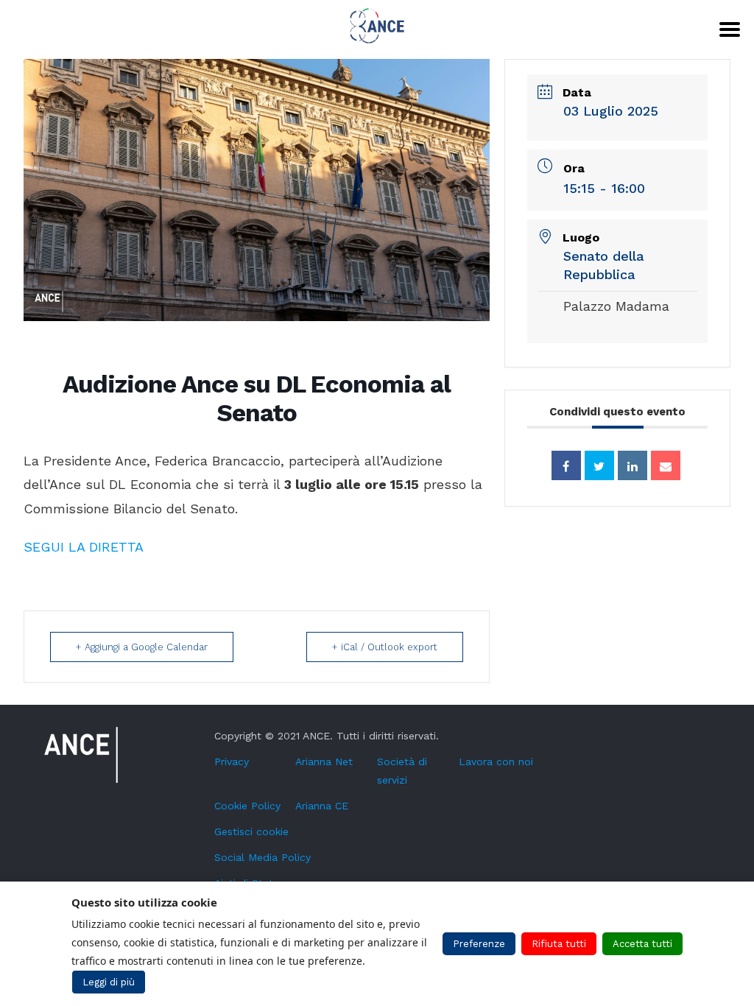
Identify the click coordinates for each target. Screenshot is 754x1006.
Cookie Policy (247, 806)
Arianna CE (321, 806)
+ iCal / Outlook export (384, 647)
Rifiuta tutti (559, 943)
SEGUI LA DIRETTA (84, 547)
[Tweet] (599, 465)
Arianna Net (324, 761)
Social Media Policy (262, 857)
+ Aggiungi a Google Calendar (142, 647)
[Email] (665, 465)
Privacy (231, 761)
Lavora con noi (496, 761)
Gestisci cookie (251, 831)
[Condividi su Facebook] (566, 465)
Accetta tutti (642, 943)
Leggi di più (108, 982)
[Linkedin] (632, 465)
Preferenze (479, 943)
